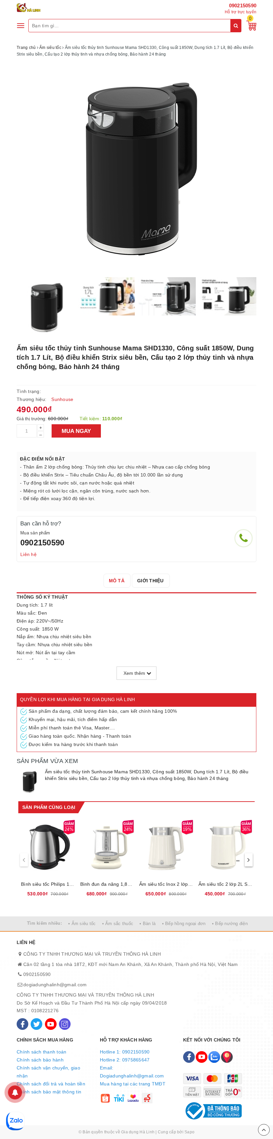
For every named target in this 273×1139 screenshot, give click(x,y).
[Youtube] (51, 1024)
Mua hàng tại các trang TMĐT (132, 1083)
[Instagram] (65, 1024)
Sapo (189, 1132)
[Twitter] (36, 1024)
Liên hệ (28, 554)
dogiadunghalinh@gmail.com (55, 984)
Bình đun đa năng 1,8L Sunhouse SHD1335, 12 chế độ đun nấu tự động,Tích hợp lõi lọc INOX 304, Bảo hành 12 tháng (107, 884)
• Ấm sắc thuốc (118, 923)
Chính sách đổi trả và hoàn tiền (51, 1083)
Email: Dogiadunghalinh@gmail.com (132, 1071)
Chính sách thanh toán (41, 1051)
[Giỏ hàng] (249, 25)
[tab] (117, 580)
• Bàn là (147, 923)
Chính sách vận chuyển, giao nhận (48, 1071)
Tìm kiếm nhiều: (44, 923)
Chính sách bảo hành (40, 1059)
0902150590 (243, 5)
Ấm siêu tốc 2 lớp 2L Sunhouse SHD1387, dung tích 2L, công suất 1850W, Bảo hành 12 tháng (225, 884)
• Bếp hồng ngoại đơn (184, 923)
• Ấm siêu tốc (82, 923)
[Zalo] (214, 1057)
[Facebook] (22, 1024)
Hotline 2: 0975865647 (124, 1059)
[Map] (227, 1057)
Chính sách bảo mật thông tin (49, 1091)
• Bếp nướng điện (230, 923)
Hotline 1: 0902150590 (124, 1051)
